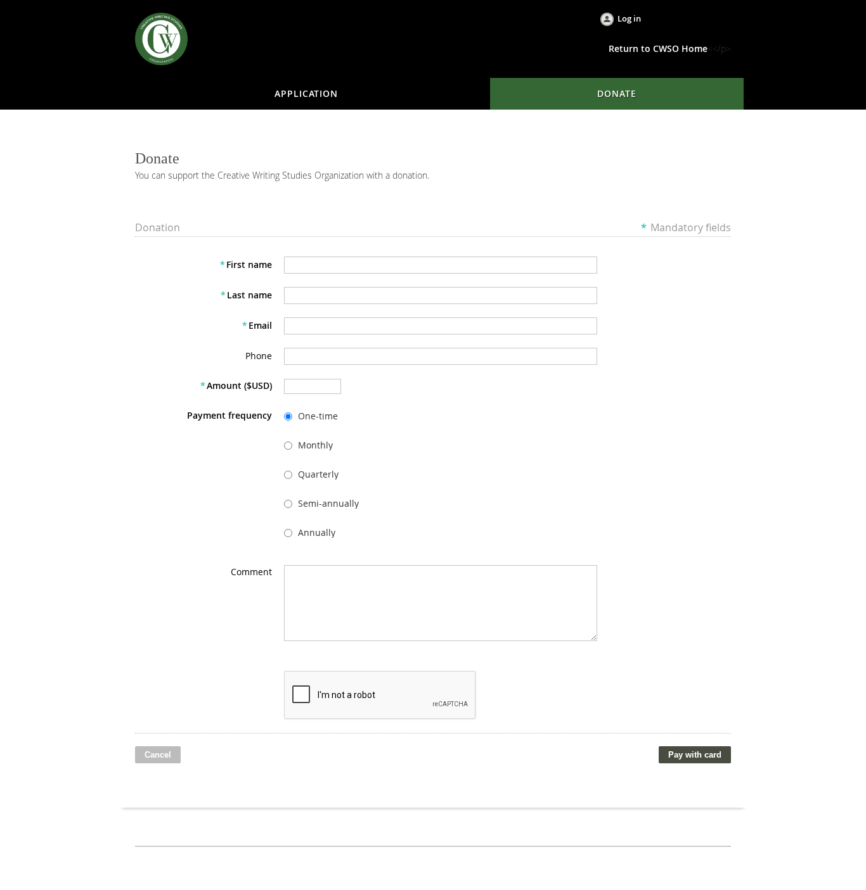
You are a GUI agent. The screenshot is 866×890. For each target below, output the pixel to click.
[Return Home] (161, 38)
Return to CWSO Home (658, 48)
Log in (629, 18)
